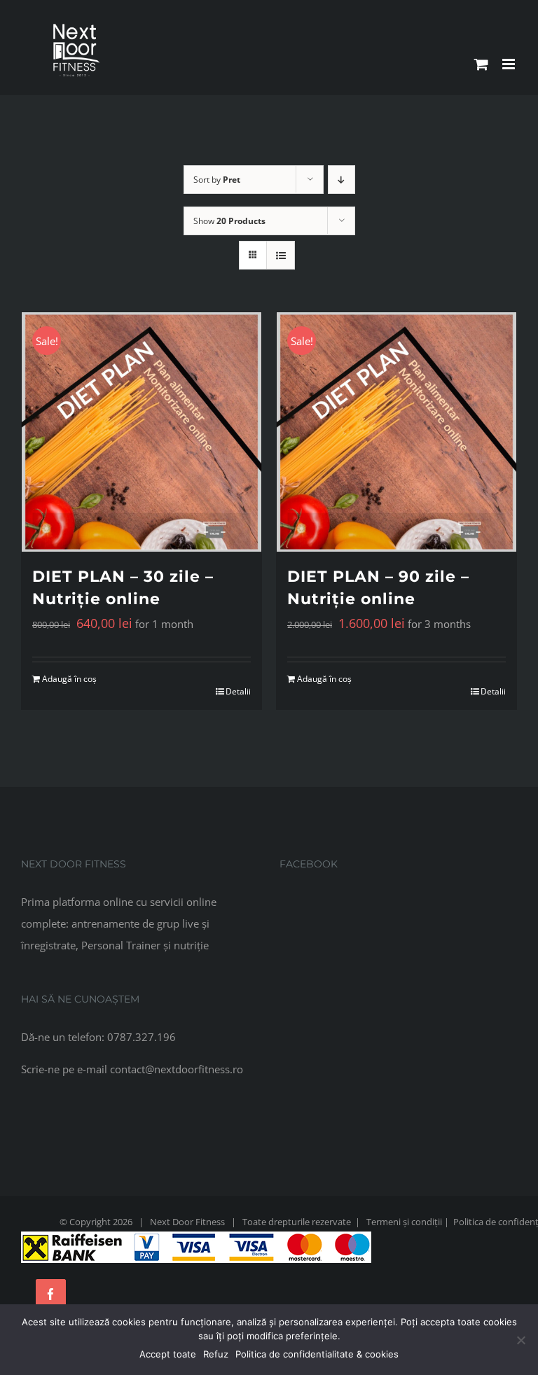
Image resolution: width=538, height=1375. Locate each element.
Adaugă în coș (69, 679)
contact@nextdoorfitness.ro (176, 1069)
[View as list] (280, 255)
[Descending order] (341, 179)
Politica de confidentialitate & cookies (317, 1354)
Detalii (238, 691)
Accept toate (167, 1354)
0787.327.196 (141, 1037)
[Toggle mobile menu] (509, 64)
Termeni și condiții (404, 1221)
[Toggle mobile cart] (481, 64)
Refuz (215, 1354)
